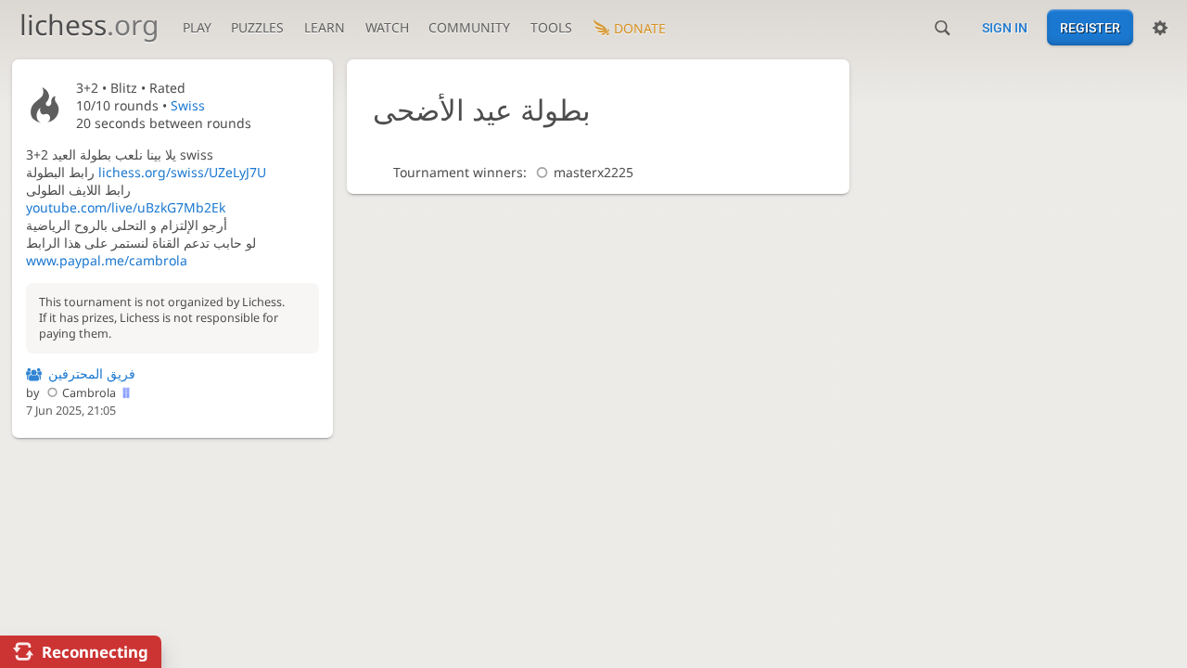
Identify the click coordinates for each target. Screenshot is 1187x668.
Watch (387, 27)
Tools (551, 27)
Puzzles (257, 27)
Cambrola (89, 393)
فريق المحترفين (91, 373)
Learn (324, 27)
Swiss (188, 105)
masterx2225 (593, 172)
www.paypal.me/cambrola (106, 260)
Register (1090, 27)
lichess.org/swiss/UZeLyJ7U (182, 172)
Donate (640, 28)
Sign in (1004, 27)
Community (469, 27)
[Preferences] (1160, 28)
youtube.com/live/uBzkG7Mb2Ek (125, 207)
